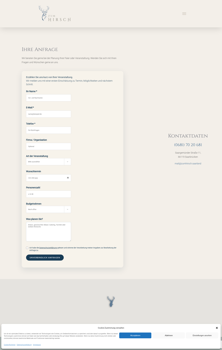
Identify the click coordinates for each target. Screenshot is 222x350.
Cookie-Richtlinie (9, 345)
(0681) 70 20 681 (188, 145)
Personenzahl (33, 187)
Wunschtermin (33, 171)
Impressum (37, 345)
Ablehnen (169, 335)
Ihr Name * (31, 91)
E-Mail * (30, 107)
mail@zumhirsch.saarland (188, 163)
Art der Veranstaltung (47, 158)
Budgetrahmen (47, 206)
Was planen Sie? (34, 219)
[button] (217, 328)
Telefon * (30, 123)
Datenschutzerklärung (24, 345)
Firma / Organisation (36, 140)
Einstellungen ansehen (202, 335)
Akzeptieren (135, 335)
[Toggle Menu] (184, 13)
